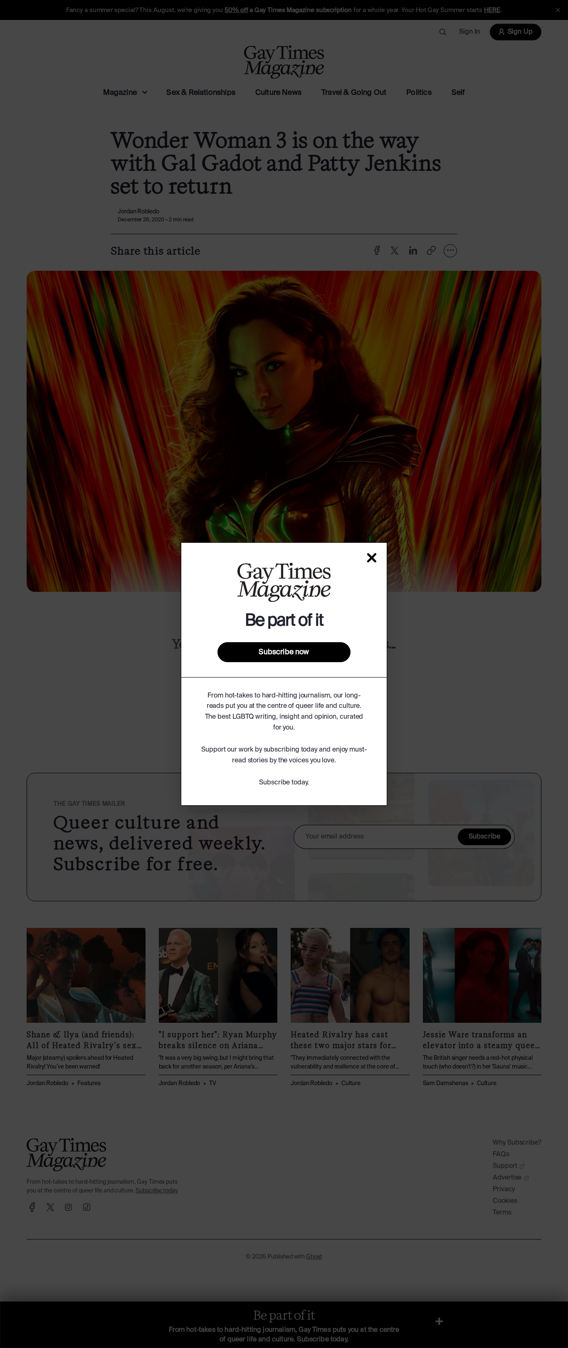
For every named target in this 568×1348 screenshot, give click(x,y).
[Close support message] (371, 557)
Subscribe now (284, 652)
